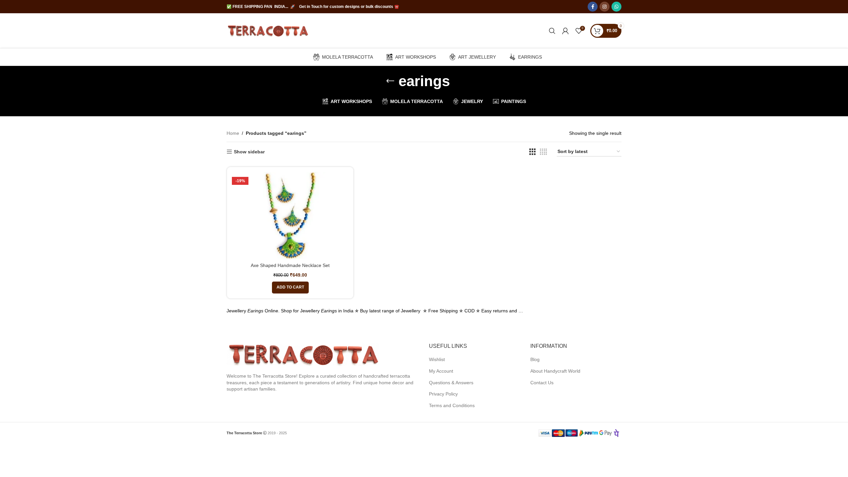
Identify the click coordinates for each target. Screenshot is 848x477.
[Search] (552, 30)
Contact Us (542, 382)
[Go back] (390, 81)
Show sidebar (249, 151)
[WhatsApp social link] (616, 7)
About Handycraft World (555, 371)
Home (233, 133)
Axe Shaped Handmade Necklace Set (290, 265)
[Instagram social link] (605, 7)
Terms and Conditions (452, 405)
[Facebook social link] (593, 7)
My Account (441, 371)
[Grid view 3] (532, 152)
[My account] (565, 30)
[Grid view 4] (543, 152)
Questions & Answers (451, 382)
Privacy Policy (443, 394)
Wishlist (437, 359)
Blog (535, 359)
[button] (290, 287)
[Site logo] (268, 30)
